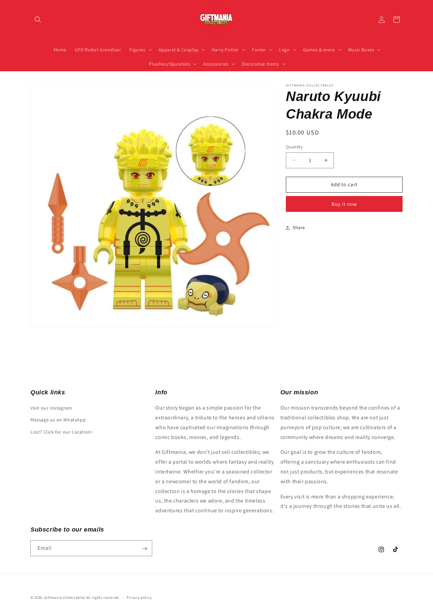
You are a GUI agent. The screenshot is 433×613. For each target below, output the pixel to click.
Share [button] (299, 227)
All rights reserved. (103, 597)
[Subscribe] (144, 549)
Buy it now (344, 204)
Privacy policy (139, 597)
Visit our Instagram (51, 408)
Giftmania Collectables (64, 597)
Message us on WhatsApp (58, 420)
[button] (37, 19)
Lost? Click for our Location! (61, 432)
